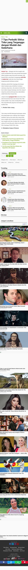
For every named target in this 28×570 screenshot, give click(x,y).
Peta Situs (6, 547)
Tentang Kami (13, 547)
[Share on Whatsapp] (18, 562)
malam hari (5, 79)
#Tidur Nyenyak (13, 159)
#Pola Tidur (20, 159)
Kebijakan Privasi (7, 550)
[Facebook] (10, 544)
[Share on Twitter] (11, 562)
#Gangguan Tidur (4, 159)
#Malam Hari (3, 162)
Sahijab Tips (4, 71)
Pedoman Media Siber (17, 549)
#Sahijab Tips (10, 162)
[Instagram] (15, 544)
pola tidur (23, 77)
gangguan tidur (13, 96)
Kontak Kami (21, 547)
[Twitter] (13, 544)
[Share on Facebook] (3, 562)
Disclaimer (16, 550)
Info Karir (22, 550)
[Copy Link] (24, 562)
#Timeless (17, 162)
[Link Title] (1, 32)
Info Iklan (8, 549)
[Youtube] (18, 544)
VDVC (18, 556)
